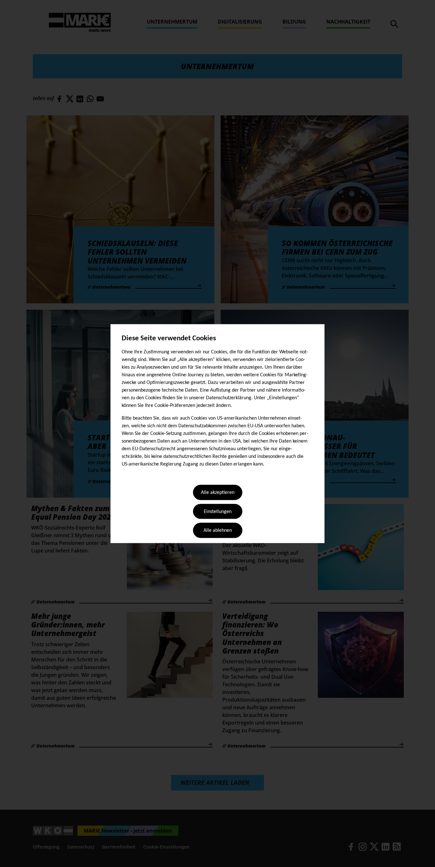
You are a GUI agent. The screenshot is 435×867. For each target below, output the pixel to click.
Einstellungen (218, 511)
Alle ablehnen (217, 530)
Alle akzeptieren (217, 492)
